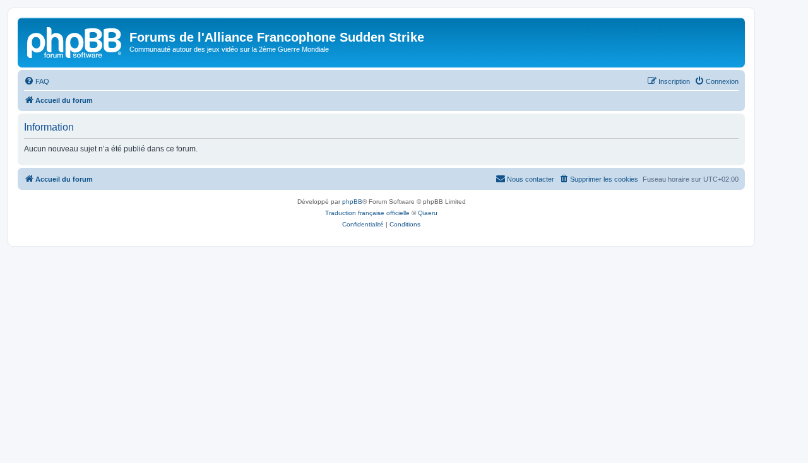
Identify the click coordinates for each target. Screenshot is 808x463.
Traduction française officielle (367, 212)
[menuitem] (36, 81)
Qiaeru (427, 212)
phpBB (352, 201)
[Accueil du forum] (75, 41)
